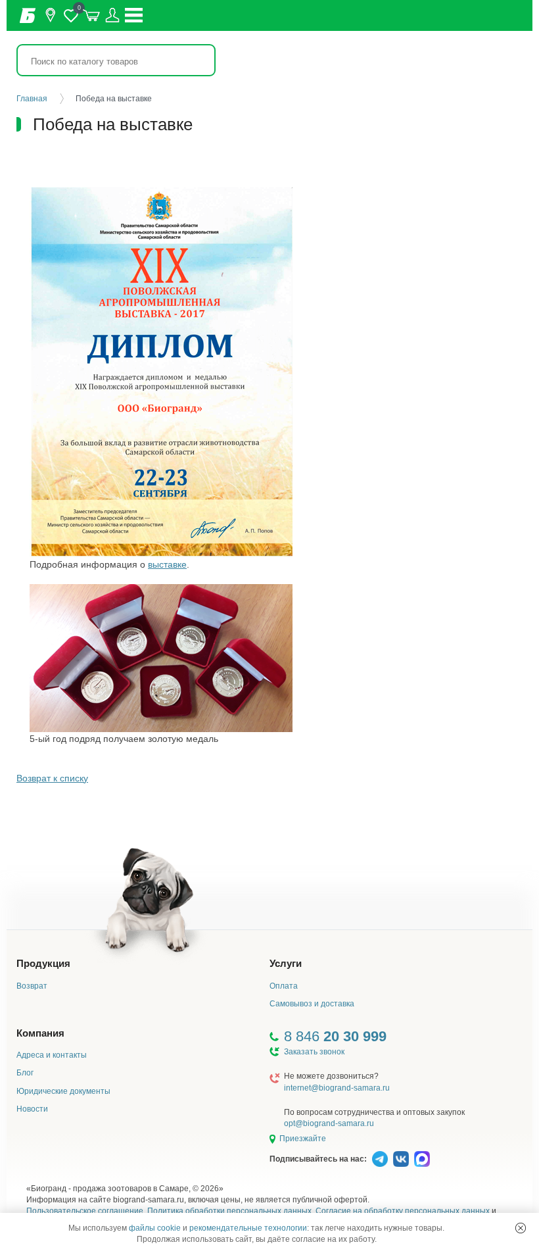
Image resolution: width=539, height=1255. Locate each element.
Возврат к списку (52, 778)
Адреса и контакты (51, 1055)
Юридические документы (63, 1091)
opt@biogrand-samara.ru (329, 1123)
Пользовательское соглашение (84, 1211)
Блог (25, 1072)
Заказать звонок (314, 1051)
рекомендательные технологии (248, 1228)
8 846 (335, 1036)
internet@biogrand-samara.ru (337, 1088)
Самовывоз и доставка (312, 1003)
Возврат (31, 986)
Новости (32, 1109)
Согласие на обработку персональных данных (403, 1211)
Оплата (284, 986)
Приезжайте (302, 1138)
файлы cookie (155, 1228)
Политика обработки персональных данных (229, 1211)
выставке (167, 564)
